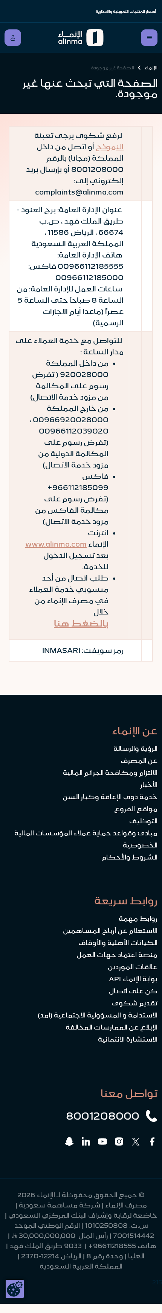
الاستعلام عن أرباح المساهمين (110, 930)
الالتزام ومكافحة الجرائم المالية (110, 772)
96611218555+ (112, 1246)
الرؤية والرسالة (135, 748)
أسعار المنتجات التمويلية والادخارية (126, 11)
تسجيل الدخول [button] (13, 37)
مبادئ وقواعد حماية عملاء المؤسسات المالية (85, 833)
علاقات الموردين (132, 967)
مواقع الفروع (135, 809)
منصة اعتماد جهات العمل (116, 954)
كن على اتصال (133, 991)
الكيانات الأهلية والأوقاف (117, 942)
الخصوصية (140, 845)
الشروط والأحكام (129, 857)
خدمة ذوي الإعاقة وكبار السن (110, 797)
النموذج (110, 146)
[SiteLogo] (81, 37)
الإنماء (151, 68)
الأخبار (148, 784)
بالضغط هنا (81, 623)
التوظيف (143, 821)
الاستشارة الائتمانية (127, 1039)
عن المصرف (139, 760)
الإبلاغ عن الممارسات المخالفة (111, 1027)
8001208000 (102, 1116)
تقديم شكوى (134, 1003)
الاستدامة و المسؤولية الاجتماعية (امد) (97, 1015)
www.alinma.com (56, 544)
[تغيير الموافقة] (15, 1289)
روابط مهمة (138, 918)
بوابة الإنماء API (133, 979)
